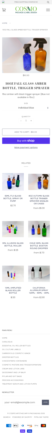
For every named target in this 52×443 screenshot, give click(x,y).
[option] (26, 55)
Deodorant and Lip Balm (14, 372)
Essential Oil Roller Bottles (16, 346)
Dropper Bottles (10, 357)
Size (26, 103)
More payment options (26, 147)
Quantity (26, 116)
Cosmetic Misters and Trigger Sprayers (21, 365)
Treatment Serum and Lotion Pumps (19, 384)
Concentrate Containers (14, 361)
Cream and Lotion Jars (13, 369)
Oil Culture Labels (11, 349)
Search (7, 417)
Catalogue (7, 342)
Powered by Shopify (22, 417)
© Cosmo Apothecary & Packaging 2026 (26, 413)
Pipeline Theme (41, 417)
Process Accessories (13, 380)
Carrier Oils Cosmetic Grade (16, 353)
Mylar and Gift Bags (12, 376)
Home (4, 23)
